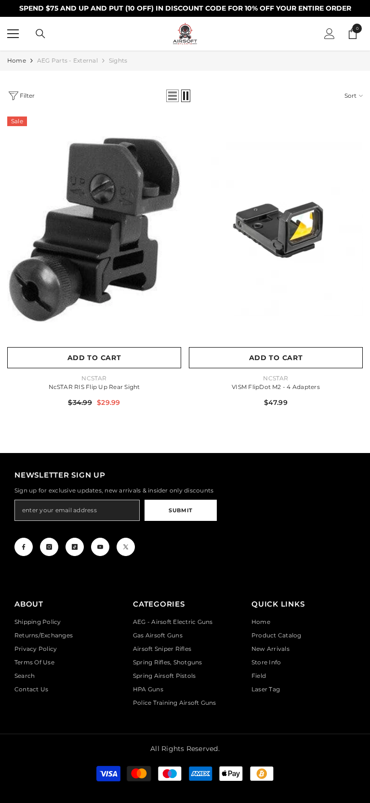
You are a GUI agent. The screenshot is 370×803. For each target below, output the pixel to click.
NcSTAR (93, 378)
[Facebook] (23, 547)
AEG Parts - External (67, 60)
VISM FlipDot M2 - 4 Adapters (276, 386)
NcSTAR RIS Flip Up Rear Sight (94, 386)
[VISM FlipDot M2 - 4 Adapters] (276, 229)
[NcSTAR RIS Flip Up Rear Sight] (94, 229)
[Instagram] (49, 547)
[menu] (13, 33)
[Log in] (329, 33)
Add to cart (94, 357)
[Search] (40, 33)
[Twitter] (126, 547)
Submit (180, 510)
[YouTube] (100, 547)
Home (16, 60)
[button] (172, 96)
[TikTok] (75, 547)
